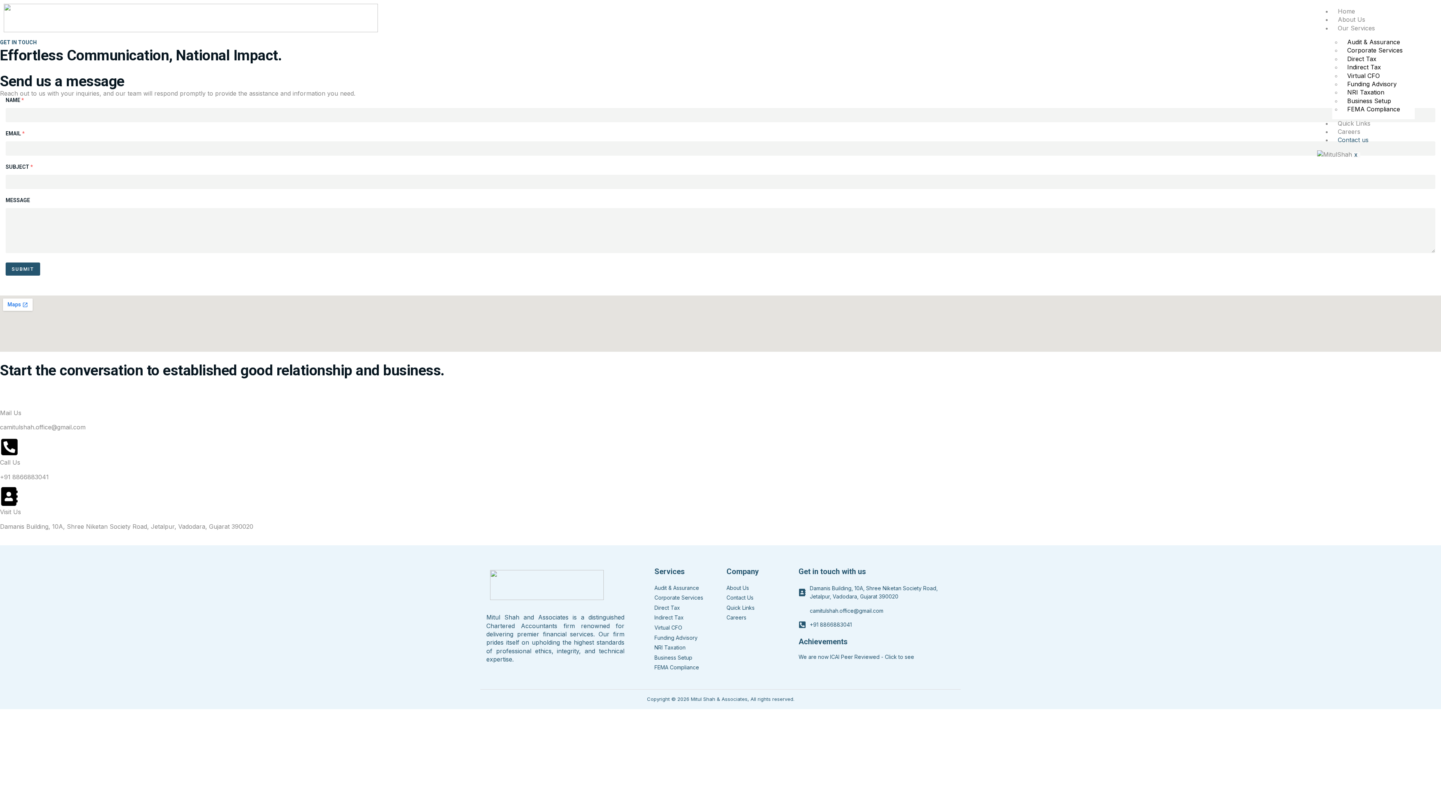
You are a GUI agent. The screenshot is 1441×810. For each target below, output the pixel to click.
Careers (1349, 131)
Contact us (1353, 140)
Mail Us (10, 413)
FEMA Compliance (1373, 109)
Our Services (1356, 28)
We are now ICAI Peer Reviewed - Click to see (856, 657)
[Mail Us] (9, 397)
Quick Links (1354, 123)
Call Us (10, 462)
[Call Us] (9, 447)
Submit (23, 269)
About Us (1351, 19)
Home (1346, 11)
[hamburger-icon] (1412, 10)
